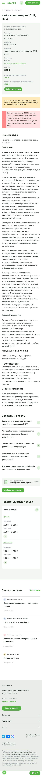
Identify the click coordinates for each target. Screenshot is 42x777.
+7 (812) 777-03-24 (9, 698)
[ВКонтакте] (8, 738)
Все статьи (35, 590)
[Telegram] (3, 738)
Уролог (6, 516)
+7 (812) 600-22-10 (9, 693)
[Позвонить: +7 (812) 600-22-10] (21, 3)
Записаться (33, 3)
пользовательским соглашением (18, 755)
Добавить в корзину (13, 490)
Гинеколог (7, 542)
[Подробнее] (5, 536)
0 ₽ (36, 773)
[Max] (12, 738)
